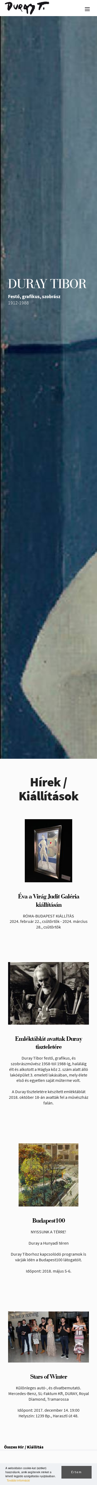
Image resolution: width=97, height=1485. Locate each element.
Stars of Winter (48, 1376)
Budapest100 (48, 1220)
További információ (18, 1480)
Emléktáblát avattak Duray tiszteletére (48, 1043)
